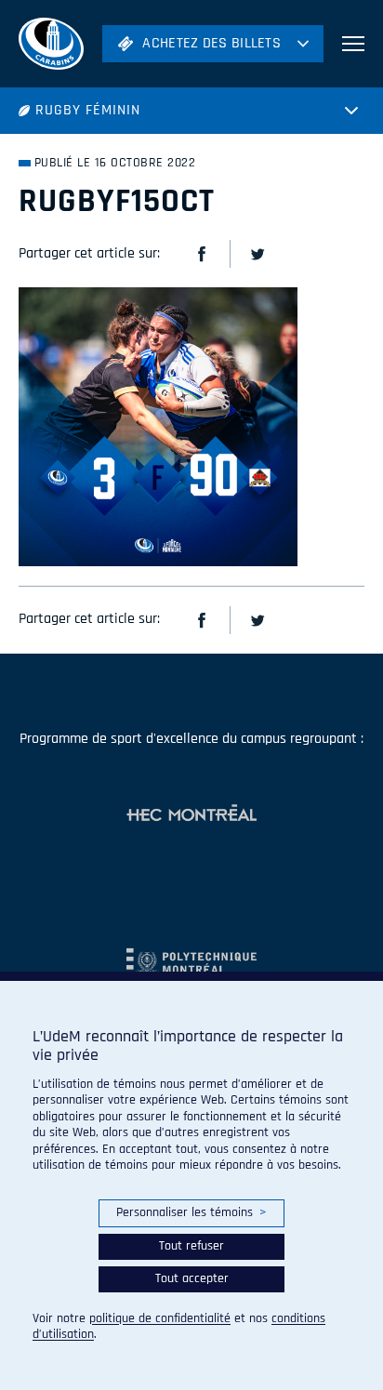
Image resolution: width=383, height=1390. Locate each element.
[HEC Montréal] (191, 814)
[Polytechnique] (191, 954)
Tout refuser (191, 1246)
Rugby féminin (87, 110)
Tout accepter (192, 1278)
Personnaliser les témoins (191, 1212)
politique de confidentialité (160, 1318)
